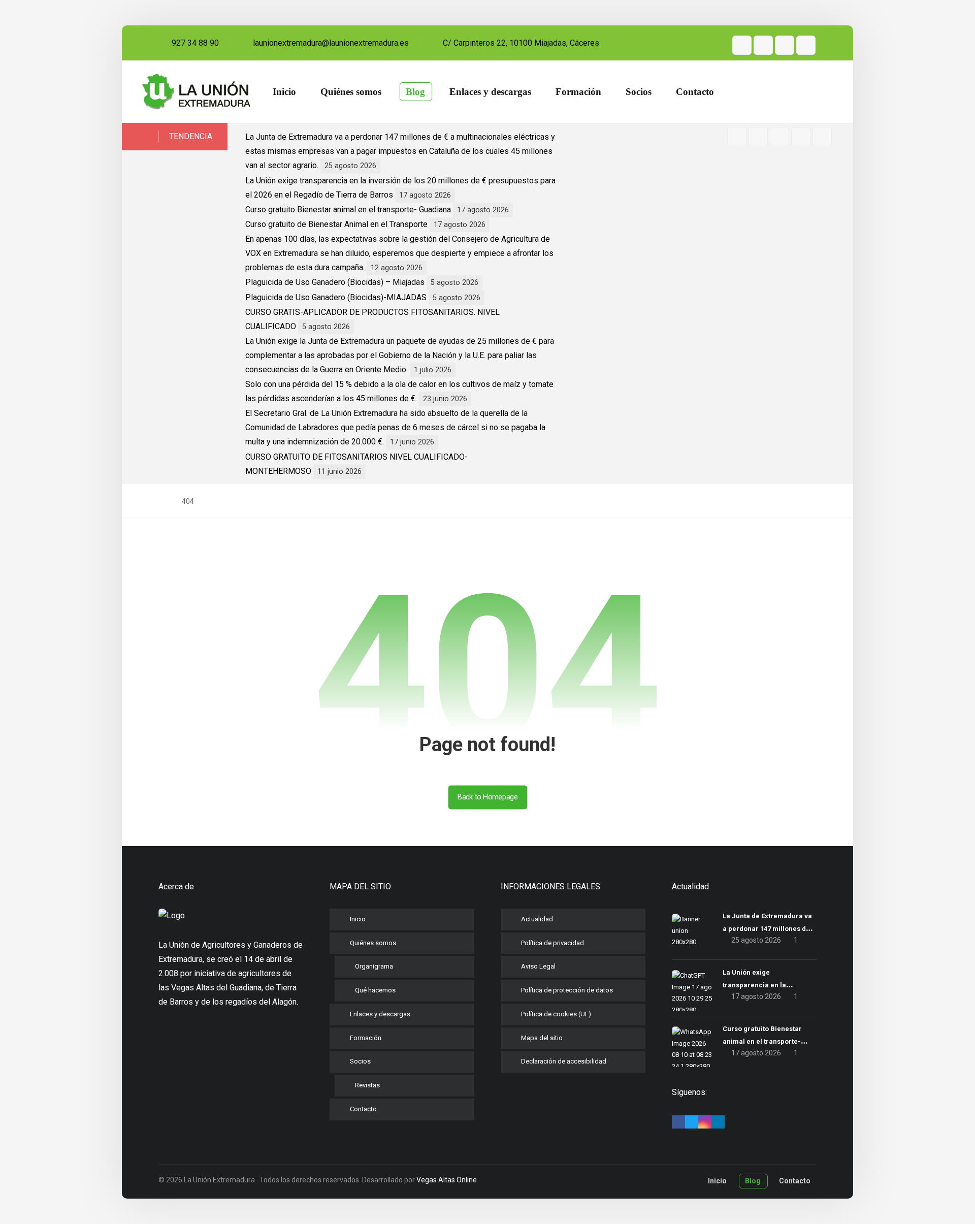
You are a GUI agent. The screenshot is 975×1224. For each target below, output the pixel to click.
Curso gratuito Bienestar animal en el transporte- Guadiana (348, 209)
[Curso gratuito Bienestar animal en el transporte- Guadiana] (692, 1046)
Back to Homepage (487, 797)
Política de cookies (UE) (556, 1014)
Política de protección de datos (567, 990)
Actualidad (537, 919)
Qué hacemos (375, 990)
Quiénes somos (373, 943)
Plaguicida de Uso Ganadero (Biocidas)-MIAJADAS (336, 297)
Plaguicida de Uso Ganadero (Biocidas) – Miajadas (335, 282)
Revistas (367, 1085)
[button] (742, 45)
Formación (365, 1038)
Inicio (358, 919)
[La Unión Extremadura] (196, 92)
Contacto (363, 1109)
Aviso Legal (538, 966)
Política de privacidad (552, 943)
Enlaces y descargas (380, 1014)
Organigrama (374, 966)
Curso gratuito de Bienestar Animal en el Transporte (336, 224)
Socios (360, 1061)
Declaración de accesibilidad (563, 1061)
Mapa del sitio (542, 1038)
